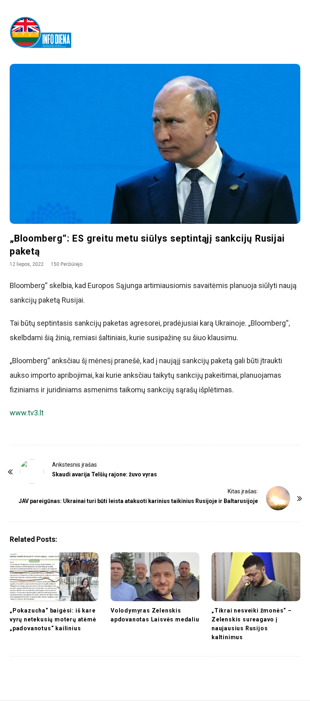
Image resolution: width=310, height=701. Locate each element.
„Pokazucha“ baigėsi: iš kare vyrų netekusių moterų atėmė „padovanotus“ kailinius (53, 619)
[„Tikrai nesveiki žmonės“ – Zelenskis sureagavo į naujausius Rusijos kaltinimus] (256, 576)
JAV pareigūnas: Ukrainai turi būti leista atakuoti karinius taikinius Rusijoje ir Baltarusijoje (138, 501)
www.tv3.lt (27, 412)
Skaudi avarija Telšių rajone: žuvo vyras (104, 474)
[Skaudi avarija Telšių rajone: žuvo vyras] (32, 471)
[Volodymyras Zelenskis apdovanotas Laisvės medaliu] (155, 576)
